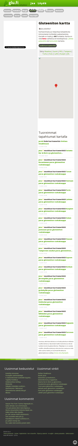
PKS (60, 51)
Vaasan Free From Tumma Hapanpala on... (19, 404)
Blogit (25, 10)
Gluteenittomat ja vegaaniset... (48, 380)
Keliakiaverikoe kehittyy (13, 382)
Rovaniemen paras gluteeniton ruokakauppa (52, 384)
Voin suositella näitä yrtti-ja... (14, 416)
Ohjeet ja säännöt (42, 433)
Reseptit (49, 10)
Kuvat (17, 15)
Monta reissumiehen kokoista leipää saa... (19, 410)
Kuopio (62, 54)
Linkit (24, 15)
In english (50, 433)
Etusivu (7, 10)
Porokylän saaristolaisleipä (14, 375)
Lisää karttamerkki (47, 45)
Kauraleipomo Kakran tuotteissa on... (17, 419)
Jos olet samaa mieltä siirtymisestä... (17, 414)
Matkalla (59, 10)
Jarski (41, 141)
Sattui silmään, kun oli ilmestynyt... (16, 406)
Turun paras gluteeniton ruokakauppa (50, 386)
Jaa (33, 3)
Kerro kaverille (32, 433)
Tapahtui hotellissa (11, 380)
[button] (56, 86)
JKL (68, 54)
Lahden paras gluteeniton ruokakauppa (51, 393)
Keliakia (16, 10)
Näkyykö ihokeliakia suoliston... (15, 386)
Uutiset (16, 433)
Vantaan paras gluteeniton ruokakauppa (51, 388)
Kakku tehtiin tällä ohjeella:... (14, 412)
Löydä (42, 3)
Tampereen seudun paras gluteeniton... (55, 251)
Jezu (40, 150)
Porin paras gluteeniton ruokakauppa (50, 390)
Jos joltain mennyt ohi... (13, 421)
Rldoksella (8, 384)
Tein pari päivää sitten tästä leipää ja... (17, 408)
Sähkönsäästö (70, 433)
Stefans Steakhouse (44, 373)
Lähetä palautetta (59, 433)
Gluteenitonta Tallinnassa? (14, 388)
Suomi (55, 51)
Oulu (51, 54)
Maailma (47, 51)
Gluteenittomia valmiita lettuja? (15, 390)
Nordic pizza (42, 375)
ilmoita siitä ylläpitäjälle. (61, 353)
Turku (44, 54)
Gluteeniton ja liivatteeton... (47, 378)
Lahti (56, 54)
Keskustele (39, 9)
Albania (7, 393)
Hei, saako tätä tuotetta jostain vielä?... (18, 423)
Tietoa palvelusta (8, 433)
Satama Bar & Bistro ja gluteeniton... (50, 382)
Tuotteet (8, 15)
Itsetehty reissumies (12, 373)
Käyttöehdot (23, 433)
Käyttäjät (34, 15)
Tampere (67, 51)
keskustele (53, 41)
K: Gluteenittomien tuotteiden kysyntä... (18, 378)
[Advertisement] (56, 123)
